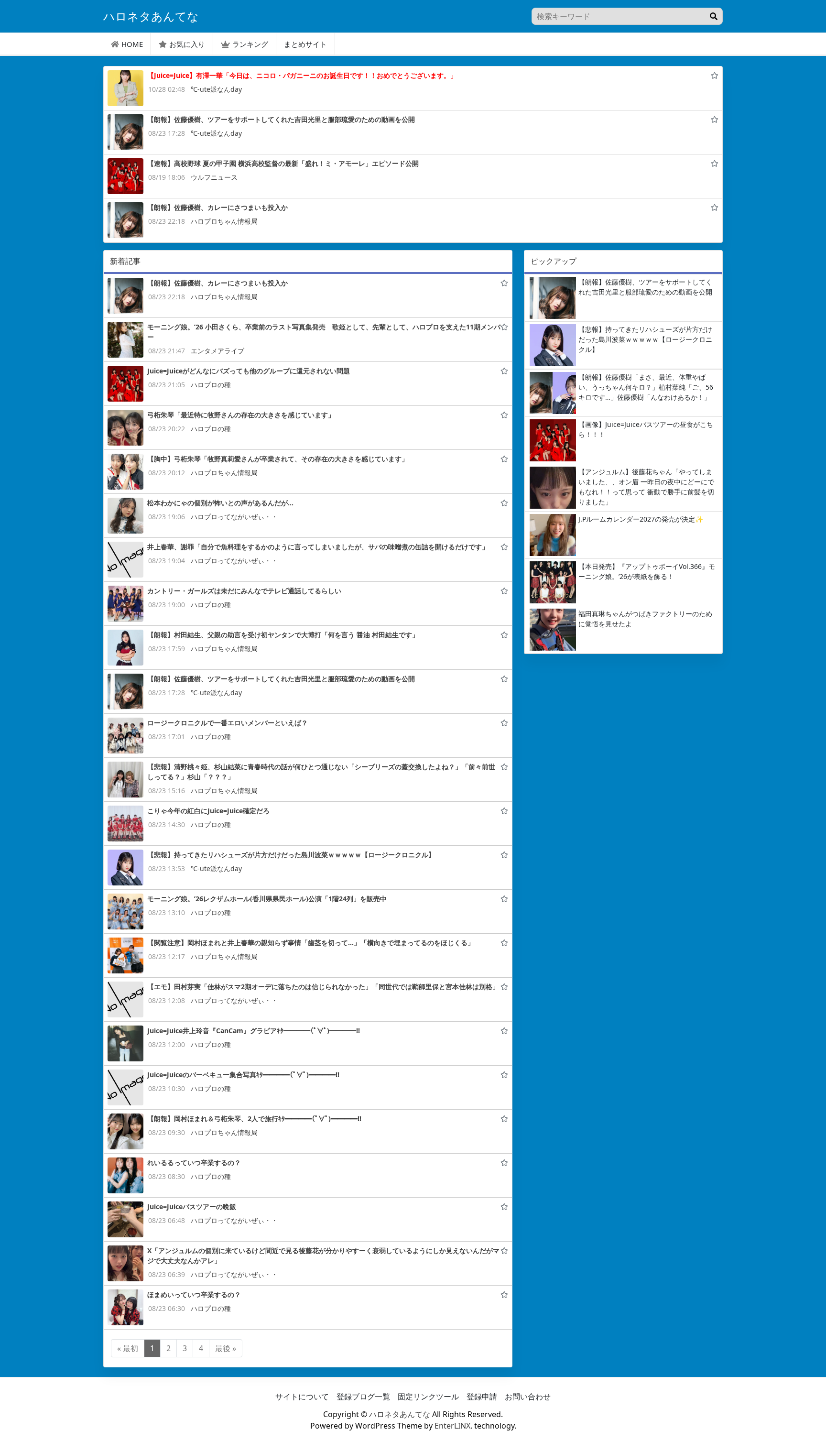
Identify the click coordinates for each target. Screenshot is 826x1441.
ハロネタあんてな (399, 1414)
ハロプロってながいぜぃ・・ (234, 516)
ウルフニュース (214, 177)
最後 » (225, 1348)
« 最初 (127, 1348)
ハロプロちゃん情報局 (224, 221)
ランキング (250, 44)
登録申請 (482, 1396)
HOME (132, 44)
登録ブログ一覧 (363, 1396)
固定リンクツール (428, 1396)
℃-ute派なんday (216, 89)
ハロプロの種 (211, 384)
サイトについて (302, 1396)
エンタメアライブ (217, 350)
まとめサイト (305, 44)
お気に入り (187, 44)
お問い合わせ (528, 1396)
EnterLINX (452, 1425)
